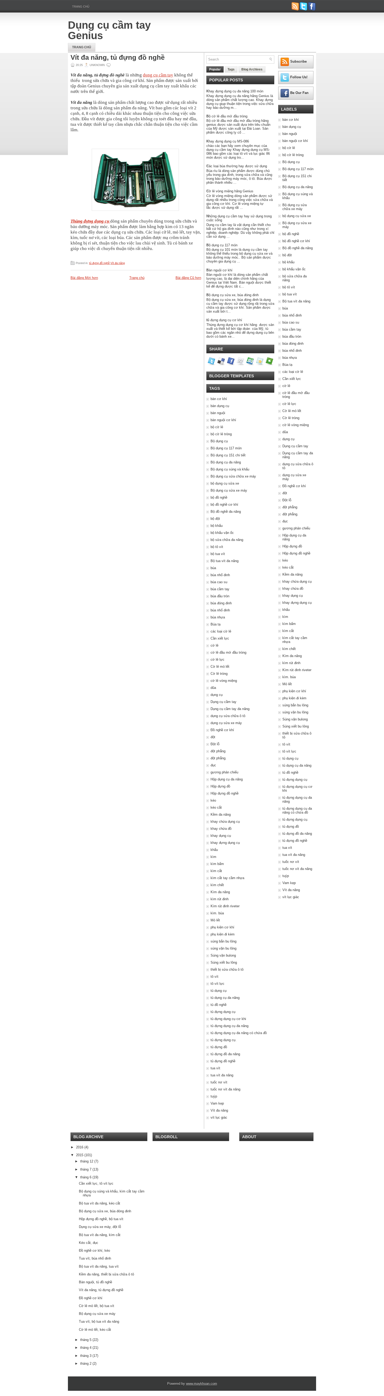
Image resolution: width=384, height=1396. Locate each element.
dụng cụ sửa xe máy (226, 723)
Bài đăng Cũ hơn (188, 278)
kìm (213, 857)
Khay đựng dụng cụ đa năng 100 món (234, 91)
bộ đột (215, 519)
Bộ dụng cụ (219, 441)
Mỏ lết (215, 920)
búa (213, 568)
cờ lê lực (217, 659)
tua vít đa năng (222, 1075)
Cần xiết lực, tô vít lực (96, 1183)
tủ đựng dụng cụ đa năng (229, 1026)
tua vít (215, 1068)
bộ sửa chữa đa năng (227, 540)
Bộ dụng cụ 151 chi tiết (228, 455)
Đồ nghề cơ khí (222, 730)
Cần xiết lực (220, 638)
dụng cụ (217, 695)
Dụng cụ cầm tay (223, 702)
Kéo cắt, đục (88, 1243)
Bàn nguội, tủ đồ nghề (95, 1282)
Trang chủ (80, 6)
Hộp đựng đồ (220, 786)
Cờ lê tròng (219, 674)
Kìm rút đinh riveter (225, 906)
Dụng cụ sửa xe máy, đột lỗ (100, 1227)
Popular (215, 69)
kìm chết (217, 885)
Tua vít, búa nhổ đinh (95, 1258)
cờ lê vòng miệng (224, 681)
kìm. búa (217, 913)
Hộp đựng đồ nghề (224, 793)
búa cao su (219, 582)
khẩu (214, 850)
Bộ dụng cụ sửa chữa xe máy (233, 476)
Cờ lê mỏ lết (220, 667)
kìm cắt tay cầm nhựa (227, 878)
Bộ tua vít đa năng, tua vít (99, 1266)
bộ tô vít (217, 547)
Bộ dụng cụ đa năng (226, 462)
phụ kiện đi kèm (223, 934)
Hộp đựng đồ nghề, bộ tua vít (101, 1219)
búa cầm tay (220, 589)
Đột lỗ (215, 744)
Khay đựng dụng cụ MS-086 (227, 141)
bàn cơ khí (219, 399)
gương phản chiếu (224, 772)
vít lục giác (219, 1117)
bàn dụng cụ (220, 406)
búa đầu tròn (220, 596)
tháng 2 (86, 1363)
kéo (213, 800)
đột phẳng (218, 751)
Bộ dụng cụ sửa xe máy (229, 490)
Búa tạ (215, 624)
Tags (231, 69)
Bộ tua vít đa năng (224, 561)
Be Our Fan (299, 93)
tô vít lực (217, 984)
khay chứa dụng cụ (225, 822)
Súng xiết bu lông (224, 962)
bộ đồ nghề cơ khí (224, 504)
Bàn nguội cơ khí (219, 270)
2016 (80, 1147)
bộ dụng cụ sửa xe (225, 483)
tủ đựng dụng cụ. (223, 1040)
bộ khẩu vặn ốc (222, 533)
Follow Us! (298, 77)
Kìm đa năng (220, 892)
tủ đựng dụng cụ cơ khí (224, 320)
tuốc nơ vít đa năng (225, 1089)
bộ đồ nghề (219, 497)
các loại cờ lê (221, 631)
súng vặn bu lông (223, 948)
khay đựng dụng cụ (225, 843)
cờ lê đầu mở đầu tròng (228, 652)
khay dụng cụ (221, 836)
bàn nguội (218, 413)
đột (213, 737)
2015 (80, 1155)
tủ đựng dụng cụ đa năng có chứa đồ (239, 1033)
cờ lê (214, 645)
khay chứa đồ (221, 829)
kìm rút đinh (220, 899)
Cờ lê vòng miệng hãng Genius (229, 191)
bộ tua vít (218, 554)
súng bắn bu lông (223, 941)
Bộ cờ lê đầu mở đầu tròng (226, 116)
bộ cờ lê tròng (221, 434)
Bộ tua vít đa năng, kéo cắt (99, 1203)
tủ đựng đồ (219, 1047)
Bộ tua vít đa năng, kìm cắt (99, 1235)
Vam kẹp (217, 1103)
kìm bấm (217, 864)
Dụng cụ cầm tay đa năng (230, 709)
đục (213, 765)
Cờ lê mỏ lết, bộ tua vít (96, 1306)
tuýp (214, 1096)
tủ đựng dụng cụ (223, 1012)
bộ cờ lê (217, 427)
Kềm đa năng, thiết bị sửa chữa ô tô (106, 1274)
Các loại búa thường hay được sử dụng (236, 166)
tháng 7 (86, 1169)
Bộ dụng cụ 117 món (221, 245)
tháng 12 (87, 1161)
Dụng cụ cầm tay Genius (109, 30)
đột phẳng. (218, 758)
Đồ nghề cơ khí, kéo (94, 1250)
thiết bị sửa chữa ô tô (227, 969)
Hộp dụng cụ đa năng (227, 779)
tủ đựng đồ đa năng (225, 1054)
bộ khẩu (217, 526)
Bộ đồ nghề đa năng (226, 512)
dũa (213, 688)
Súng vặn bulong (223, 955)
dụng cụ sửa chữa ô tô (228, 716)
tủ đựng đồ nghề (99, 263)
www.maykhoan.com (201, 1384)
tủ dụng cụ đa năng (225, 998)
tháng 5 (86, 1340)
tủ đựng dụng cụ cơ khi (228, 1019)
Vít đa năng (117, 263)
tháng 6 (86, 1177)
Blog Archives (252, 69)
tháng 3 (86, 1356)
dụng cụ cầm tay (158, 75)
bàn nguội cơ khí (223, 420)
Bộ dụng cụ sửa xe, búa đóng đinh (232, 295)
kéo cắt (216, 807)
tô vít (214, 977)
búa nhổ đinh (220, 575)
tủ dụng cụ (218, 991)
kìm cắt (216, 871)
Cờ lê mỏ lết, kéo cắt (95, 1330)
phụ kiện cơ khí (222, 927)
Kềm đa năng (221, 814)
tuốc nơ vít (219, 1082)
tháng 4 (86, 1348)
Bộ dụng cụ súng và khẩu (230, 469)
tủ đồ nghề (218, 1005)
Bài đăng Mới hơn (84, 278)
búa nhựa (218, 617)
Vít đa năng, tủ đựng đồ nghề (118, 57)
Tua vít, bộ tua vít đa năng (99, 1321)
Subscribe (298, 61)
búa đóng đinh (221, 603)
